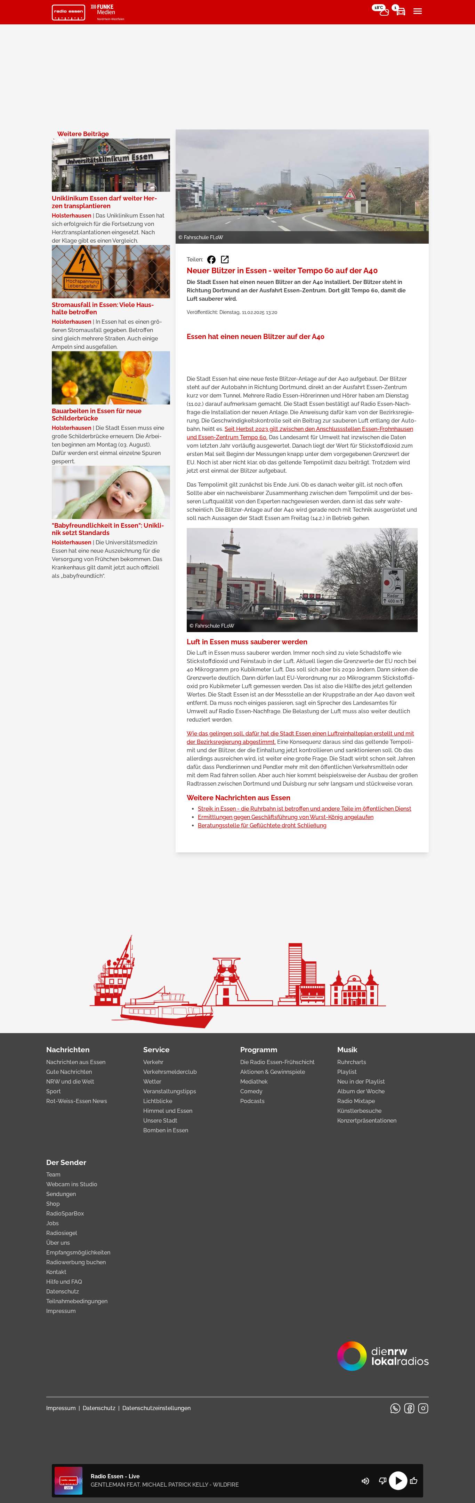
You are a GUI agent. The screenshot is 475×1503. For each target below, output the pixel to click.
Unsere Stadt (160, 1120)
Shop (53, 1204)
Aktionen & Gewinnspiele (272, 1072)
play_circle (398, 1481)
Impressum (61, 1311)
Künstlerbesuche (359, 1111)
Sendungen (61, 1194)
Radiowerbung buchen (76, 1262)
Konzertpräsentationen (366, 1120)
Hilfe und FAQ (64, 1281)
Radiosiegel (61, 1233)
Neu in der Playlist (361, 1081)
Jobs (52, 1223)
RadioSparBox (65, 1213)
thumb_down (383, 1481)
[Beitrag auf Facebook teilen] (211, 259)
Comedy (251, 1091)
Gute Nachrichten (69, 1072)
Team (53, 1174)
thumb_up (413, 1481)
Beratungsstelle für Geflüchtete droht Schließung (262, 825)
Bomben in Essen (165, 1130)
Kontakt (56, 1272)
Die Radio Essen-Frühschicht (277, 1062)
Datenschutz (62, 1291)
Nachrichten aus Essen (75, 1062)
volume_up (365, 1481)
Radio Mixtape (356, 1101)
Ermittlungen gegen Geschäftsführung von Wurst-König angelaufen (285, 817)
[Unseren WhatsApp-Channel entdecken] (395, 1408)
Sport (53, 1091)
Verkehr (153, 1062)
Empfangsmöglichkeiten (78, 1252)
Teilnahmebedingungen (76, 1301)
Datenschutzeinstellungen (156, 1408)
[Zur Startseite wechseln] (68, 12)
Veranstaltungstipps (169, 1091)
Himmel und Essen (167, 1111)
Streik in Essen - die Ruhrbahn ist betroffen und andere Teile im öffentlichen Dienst (304, 808)
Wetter (152, 1081)
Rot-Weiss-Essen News (76, 1101)
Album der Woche (361, 1091)
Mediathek (254, 1081)
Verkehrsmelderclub (170, 1072)
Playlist (347, 1072)
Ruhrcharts (351, 1062)
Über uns (58, 1243)
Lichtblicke (157, 1101)
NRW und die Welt (70, 1081)
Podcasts (252, 1101)
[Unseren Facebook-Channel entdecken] (409, 1408)
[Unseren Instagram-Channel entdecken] (423, 1408)
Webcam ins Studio (71, 1184)
